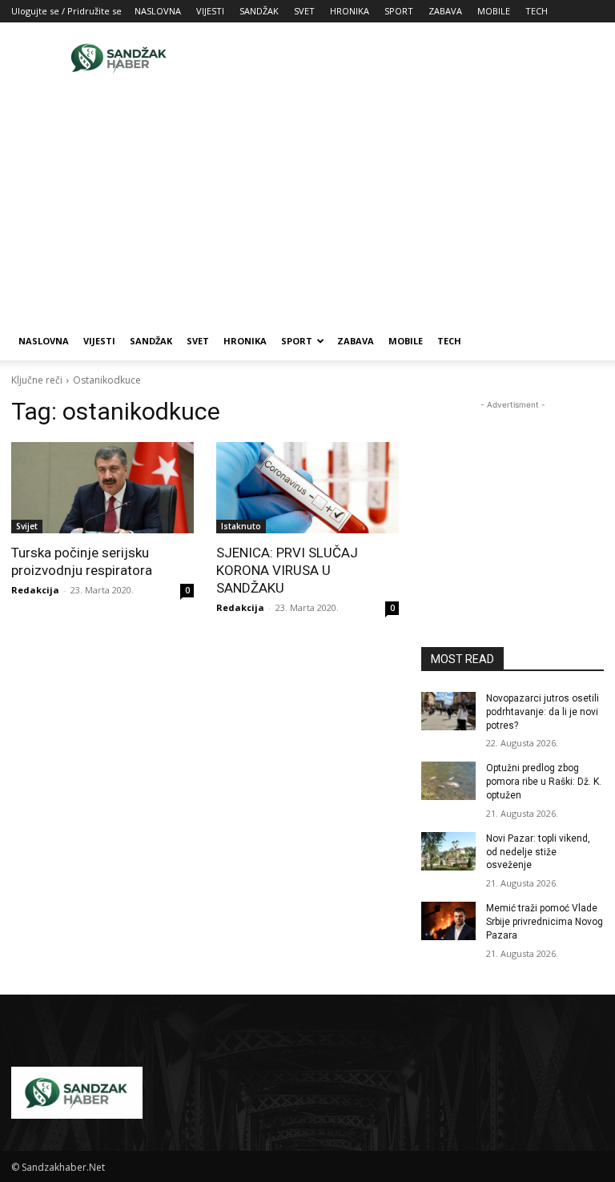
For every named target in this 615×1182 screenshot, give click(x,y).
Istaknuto (241, 526)
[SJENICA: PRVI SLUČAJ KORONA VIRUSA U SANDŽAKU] (307, 487)
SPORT (398, 11)
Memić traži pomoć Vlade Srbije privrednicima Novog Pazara (544, 922)
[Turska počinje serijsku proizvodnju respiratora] (102, 487)
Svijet (27, 526)
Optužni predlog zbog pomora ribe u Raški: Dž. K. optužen (543, 781)
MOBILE (493, 11)
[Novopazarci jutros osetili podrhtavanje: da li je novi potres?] (448, 711)
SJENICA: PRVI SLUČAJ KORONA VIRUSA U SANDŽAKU (287, 570)
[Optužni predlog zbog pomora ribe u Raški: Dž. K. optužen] (448, 781)
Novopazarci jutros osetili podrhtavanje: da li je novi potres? (542, 712)
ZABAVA (445, 11)
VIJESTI (210, 11)
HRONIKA (349, 11)
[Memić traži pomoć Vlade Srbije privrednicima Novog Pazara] (448, 921)
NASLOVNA (158, 11)
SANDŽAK (259, 11)
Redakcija (35, 590)
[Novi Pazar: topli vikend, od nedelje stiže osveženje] (448, 851)
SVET (304, 11)
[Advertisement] (415, 58)
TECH (536, 11)
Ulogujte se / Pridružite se (66, 11)
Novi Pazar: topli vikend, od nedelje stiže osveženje (538, 852)
